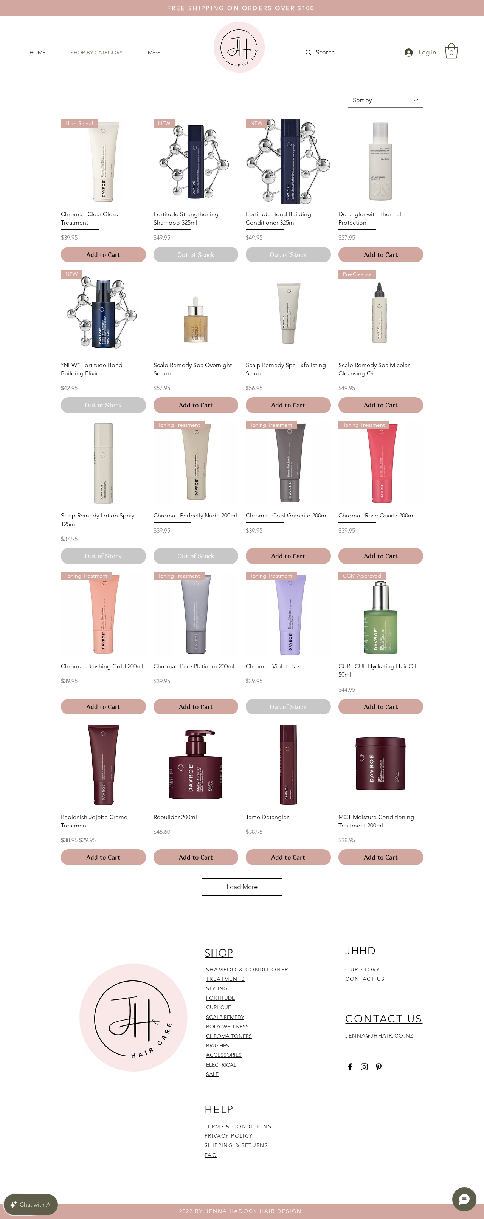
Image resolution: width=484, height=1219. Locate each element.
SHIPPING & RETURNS (236, 1145)
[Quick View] (381, 161)
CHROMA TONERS (229, 1036)
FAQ (211, 1155)
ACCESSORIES (224, 1055)
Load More (242, 887)
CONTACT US (365, 979)
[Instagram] (364, 1067)
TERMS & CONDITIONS (238, 1126)
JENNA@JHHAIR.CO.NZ (379, 1035)
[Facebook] (350, 1067)
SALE (212, 1074)
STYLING (217, 988)
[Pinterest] (378, 1067)
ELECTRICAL (221, 1064)
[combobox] (386, 100)
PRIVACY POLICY (229, 1135)
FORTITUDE (220, 997)
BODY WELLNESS (227, 1026)
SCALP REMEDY (225, 1017)
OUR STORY (362, 969)
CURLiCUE (218, 1007)
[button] (451, 50)
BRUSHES (217, 1045)
